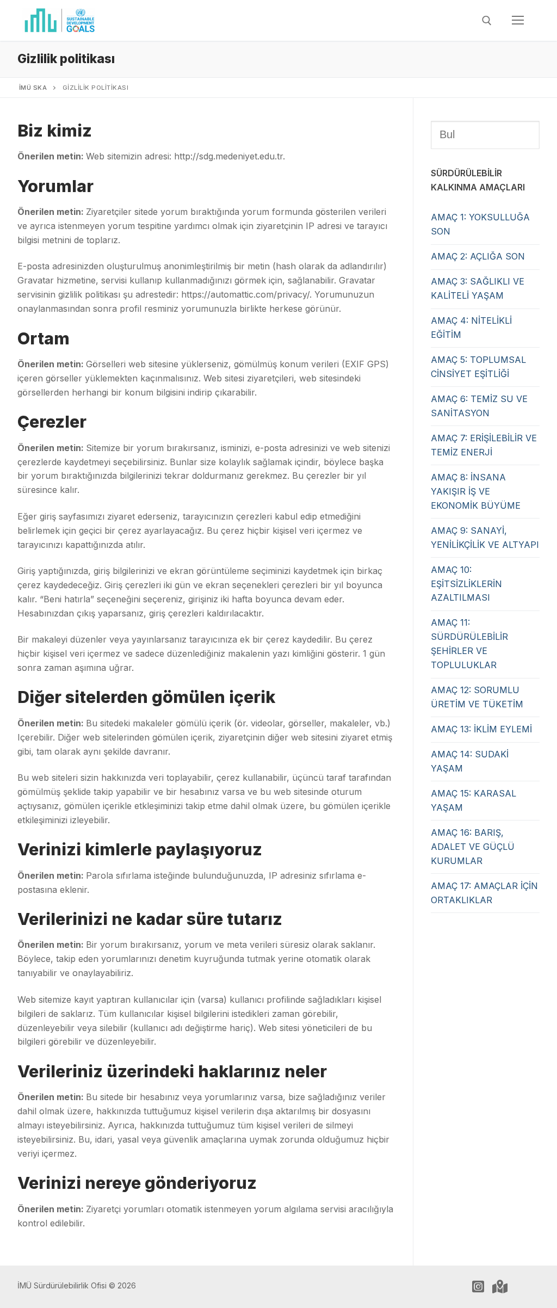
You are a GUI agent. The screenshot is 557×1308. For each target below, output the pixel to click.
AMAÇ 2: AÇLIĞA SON (478, 256)
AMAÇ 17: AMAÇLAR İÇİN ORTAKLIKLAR (484, 892)
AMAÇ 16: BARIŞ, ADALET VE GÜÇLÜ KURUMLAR (473, 846)
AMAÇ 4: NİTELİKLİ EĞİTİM (471, 327)
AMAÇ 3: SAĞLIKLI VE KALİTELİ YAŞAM (477, 288)
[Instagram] (478, 1287)
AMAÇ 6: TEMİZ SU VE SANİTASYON (479, 405)
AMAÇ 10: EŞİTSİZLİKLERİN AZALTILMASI (466, 583)
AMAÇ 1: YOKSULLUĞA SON (480, 224)
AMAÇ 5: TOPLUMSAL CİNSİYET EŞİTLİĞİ (478, 366)
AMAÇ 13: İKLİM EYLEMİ (481, 729)
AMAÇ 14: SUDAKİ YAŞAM (470, 761)
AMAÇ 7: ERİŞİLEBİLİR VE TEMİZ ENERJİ (484, 445)
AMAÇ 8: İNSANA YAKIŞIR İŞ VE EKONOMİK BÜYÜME (476, 491)
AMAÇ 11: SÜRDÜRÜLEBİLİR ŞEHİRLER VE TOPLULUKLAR (469, 643)
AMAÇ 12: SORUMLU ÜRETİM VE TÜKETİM (477, 696)
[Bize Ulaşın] (500, 1287)
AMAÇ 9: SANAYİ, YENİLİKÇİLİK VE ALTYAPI (485, 537)
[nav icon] (517, 20)
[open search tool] (487, 21)
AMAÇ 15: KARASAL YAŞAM (473, 800)
